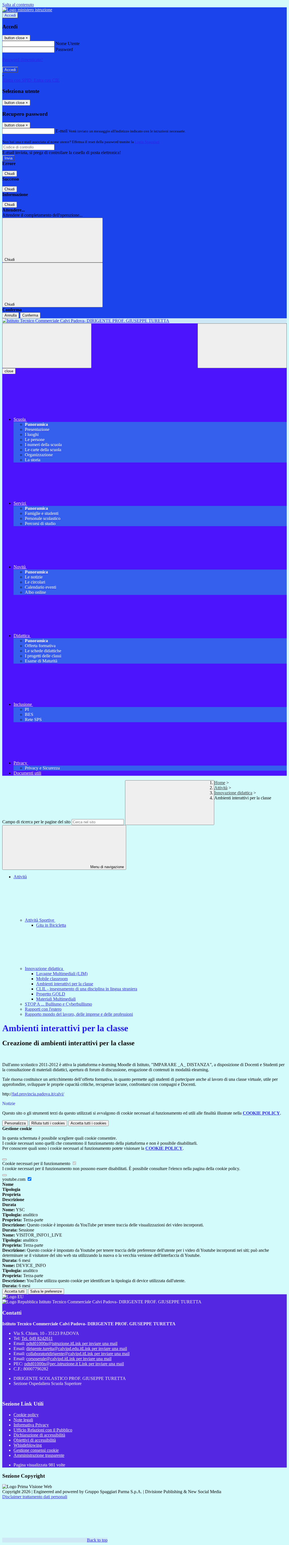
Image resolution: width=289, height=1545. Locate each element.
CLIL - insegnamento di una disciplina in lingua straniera (86, 988)
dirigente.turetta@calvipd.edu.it (76, 1348)
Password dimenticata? (22, 59)
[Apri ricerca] (242, 345)
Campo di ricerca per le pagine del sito (36, 821)
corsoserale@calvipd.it (68, 1358)
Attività (220, 787)
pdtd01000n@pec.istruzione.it (74, 1363)
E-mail (61, 130)
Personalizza (15, 1123)
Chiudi (10, 174)
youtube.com (14, 1179)
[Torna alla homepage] (144, 320)
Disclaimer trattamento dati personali (34, 1496)
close (9, 371)
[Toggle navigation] (46, 345)
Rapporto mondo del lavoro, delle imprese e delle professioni (79, 1014)
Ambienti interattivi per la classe (64, 983)
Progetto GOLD (50, 994)
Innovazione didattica (233, 792)
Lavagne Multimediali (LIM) (61, 973)
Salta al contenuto (18, 4)
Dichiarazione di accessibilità (39, 1435)
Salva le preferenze (46, 1291)
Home (219, 782)
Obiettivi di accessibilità (35, 1440)
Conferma (30, 315)
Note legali (23, 1419)
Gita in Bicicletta (51, 925)
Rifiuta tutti (48, 1123)
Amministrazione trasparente (39, 1455)
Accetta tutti (88, 1123)
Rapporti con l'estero (43, 1009)
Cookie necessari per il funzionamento (36, 1163)
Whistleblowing (28, 1445)
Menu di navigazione (106, 867)
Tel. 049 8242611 (37, 1338)
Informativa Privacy (31, 1424)
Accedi (10, 15)
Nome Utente (68, 43)
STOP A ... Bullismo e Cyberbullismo (58, 1004)
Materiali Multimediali (56, 999)
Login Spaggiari (147, 142)
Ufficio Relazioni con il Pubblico (43, 1430)
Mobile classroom (52, 978)
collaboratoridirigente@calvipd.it (78, 1353)
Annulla (11, 315)
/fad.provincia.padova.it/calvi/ (37, 1093)
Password (64, 49)
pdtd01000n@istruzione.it (71, 1343)
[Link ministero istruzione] (27, 9)
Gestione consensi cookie (36, 1450)
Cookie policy (26, 1414)
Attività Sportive (40, 920)
